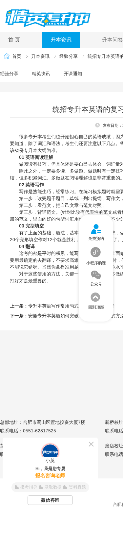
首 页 (14, 39)
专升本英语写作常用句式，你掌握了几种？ (71, 306)
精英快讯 (41, 73)
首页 (16, 56)
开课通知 (73, 73)
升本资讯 (61, 39)
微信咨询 (50, 500)
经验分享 (68, 56)
